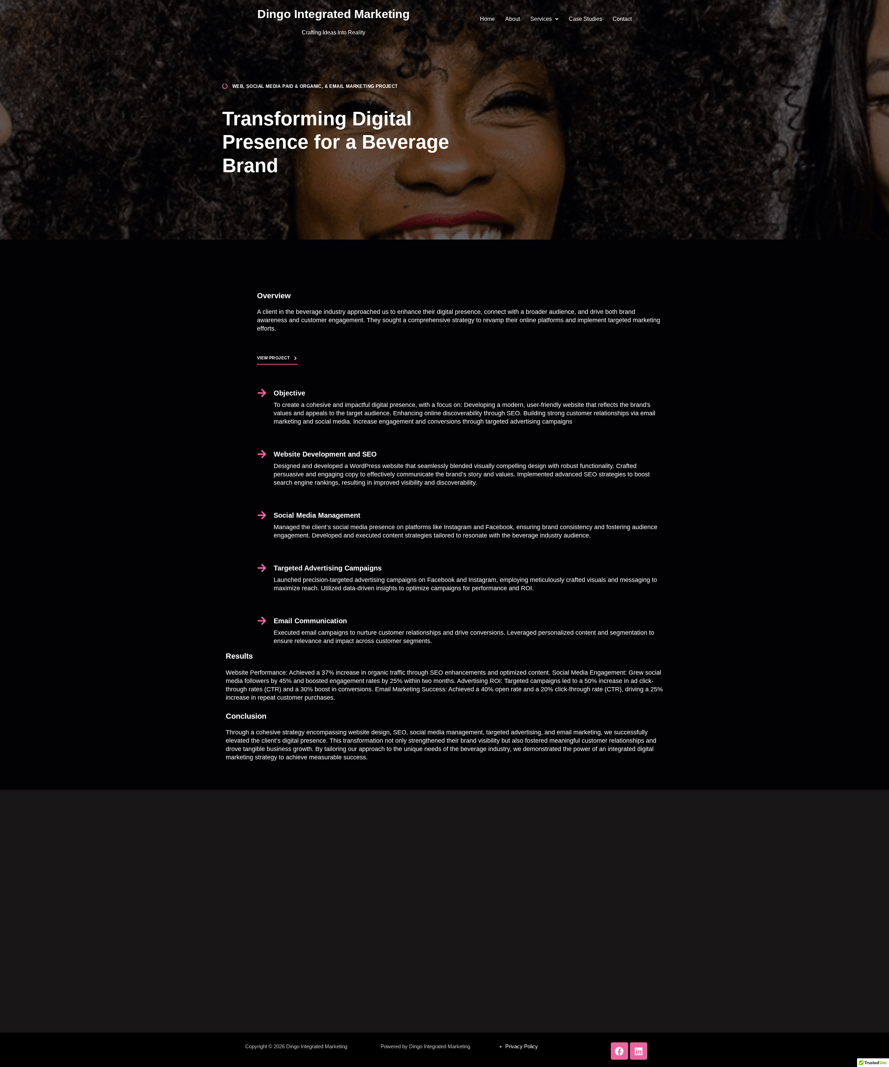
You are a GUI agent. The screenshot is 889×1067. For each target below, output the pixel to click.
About (512, 19)
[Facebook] (619, 1051)
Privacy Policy (521, 1046)
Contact (622, 19)
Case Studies (585, 19)
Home (487, 19)
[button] (544, 19)
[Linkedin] (638, 1051)
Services (541, 19)
